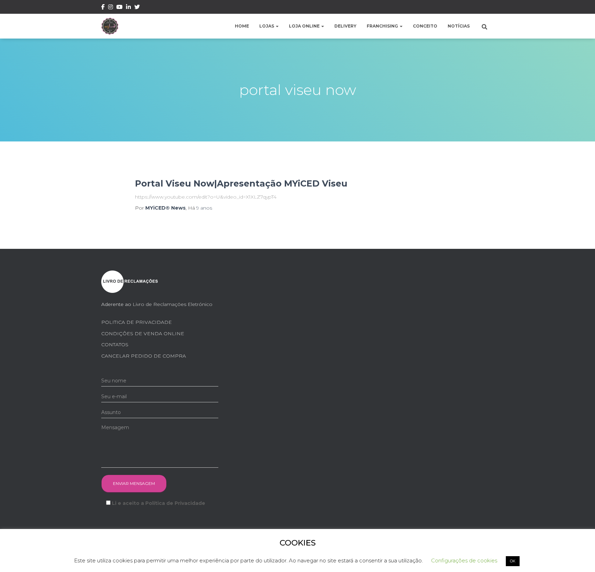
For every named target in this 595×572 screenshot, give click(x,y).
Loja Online (305, 26)
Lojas (267, 26)
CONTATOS (114, 344)
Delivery (345, 26)
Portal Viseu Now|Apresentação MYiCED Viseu (241, 183)
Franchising (383, 26)
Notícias (459, 26)
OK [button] (512, 561)
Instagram (110, 8)
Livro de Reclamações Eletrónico (172, 304)
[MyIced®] (110, 26)
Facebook (103, 8)
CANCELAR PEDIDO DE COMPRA (143, 356)
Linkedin (128, 8)
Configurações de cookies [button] (464, 560)
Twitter (137, 8)
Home (242, 26)
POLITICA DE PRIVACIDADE (136, 322)
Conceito (425, 26)
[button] (277, 26)
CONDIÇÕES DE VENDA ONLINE (142, 333)
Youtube (119, 8)
